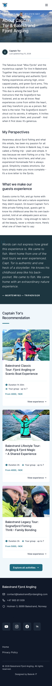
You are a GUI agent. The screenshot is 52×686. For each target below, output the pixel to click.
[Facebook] (27, 627)
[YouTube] (6, 627)
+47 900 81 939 (16, 600)
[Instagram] (17, 627)
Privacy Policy (10, 652)
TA (37, 626)
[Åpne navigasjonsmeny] (46, 5)
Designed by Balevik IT (26, 674)
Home (5, 646)
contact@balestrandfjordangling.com (27, 594)
